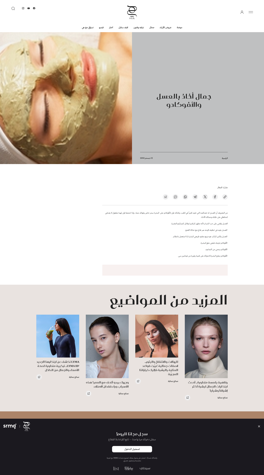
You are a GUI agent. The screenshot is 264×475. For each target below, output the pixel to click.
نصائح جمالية (223, 397)
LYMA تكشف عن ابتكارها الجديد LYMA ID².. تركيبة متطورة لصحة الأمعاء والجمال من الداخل (58, 365)
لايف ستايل (123, 27)
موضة (179, 27)
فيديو (101, 27)
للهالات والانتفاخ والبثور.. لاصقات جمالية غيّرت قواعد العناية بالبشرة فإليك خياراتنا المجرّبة (158, 368)
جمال (151, 27)
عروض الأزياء (165, 27)
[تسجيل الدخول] (242, 12)
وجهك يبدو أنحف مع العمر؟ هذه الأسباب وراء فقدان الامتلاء (107, 384)
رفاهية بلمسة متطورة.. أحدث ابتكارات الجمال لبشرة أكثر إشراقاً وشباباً (208, 386)
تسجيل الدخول (132, 449)
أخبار (111, 27)
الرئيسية (225, 158)
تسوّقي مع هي (88, 27)
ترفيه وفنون (139, 27)
